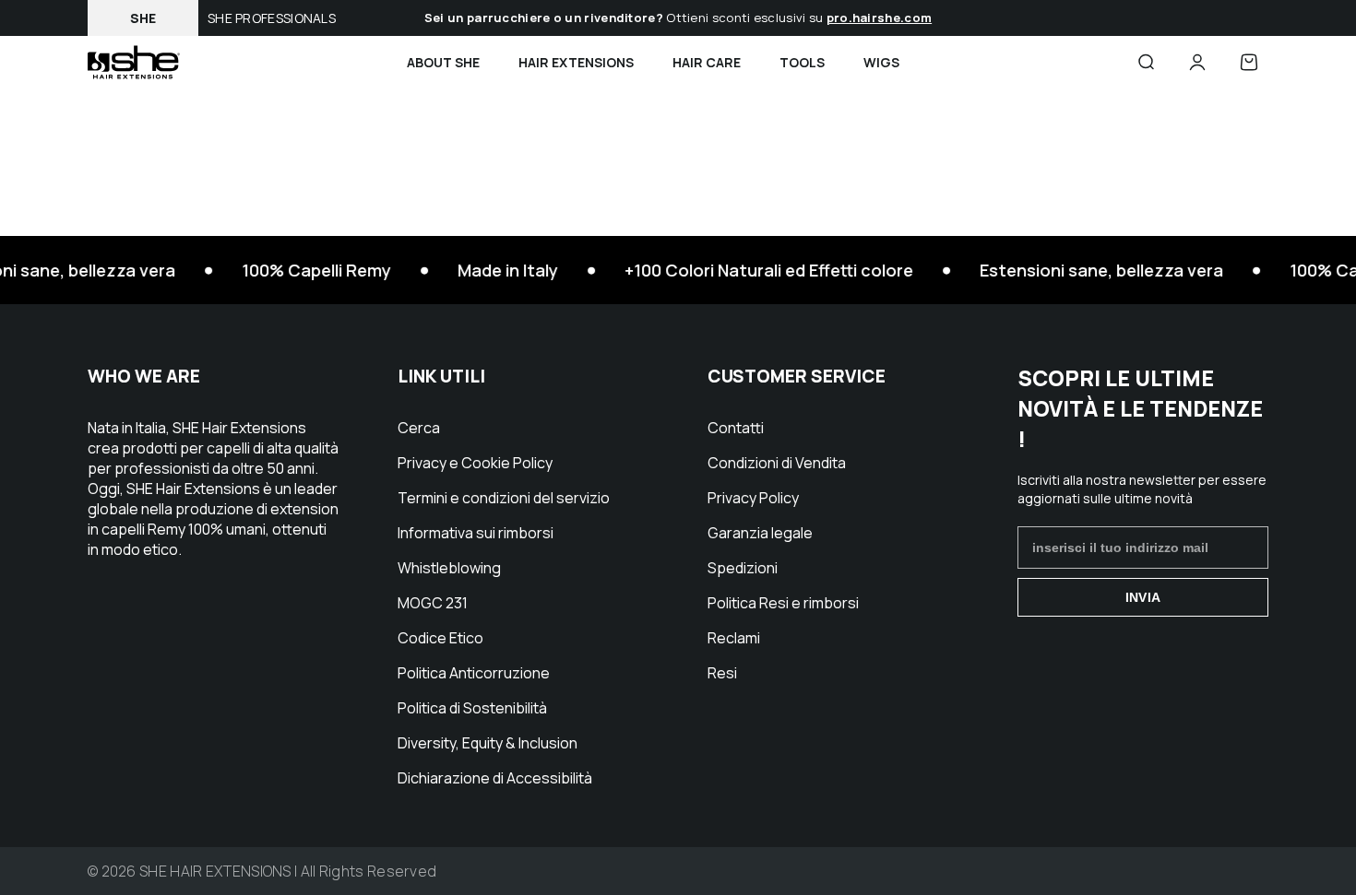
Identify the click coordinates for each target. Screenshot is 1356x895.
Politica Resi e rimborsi (783, 603)
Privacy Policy (753, 498)
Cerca (419, 428)
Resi (722, 673)
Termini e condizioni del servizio (504, 498)
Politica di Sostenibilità (472, 708)
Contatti (736, 428)
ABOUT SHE (443, 62)
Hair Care (706, 62)
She (143, 18)
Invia (1142, 597)
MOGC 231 (433, 603)
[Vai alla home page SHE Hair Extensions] (134, 62)
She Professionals (272, 18)
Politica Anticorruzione (474, 673)
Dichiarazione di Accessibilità (495, 778)
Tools (802, 62)
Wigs (881, 62)
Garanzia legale (760, 533)
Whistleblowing (449, 568)
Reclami (734, 638)
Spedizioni (743, 568)
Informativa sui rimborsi (475, 533)
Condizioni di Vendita (777, 463)
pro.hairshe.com (880, 17)
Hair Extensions (576, 62)
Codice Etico (440, 638)
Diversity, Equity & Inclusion (487, 743)
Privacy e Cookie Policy (475, 463)
